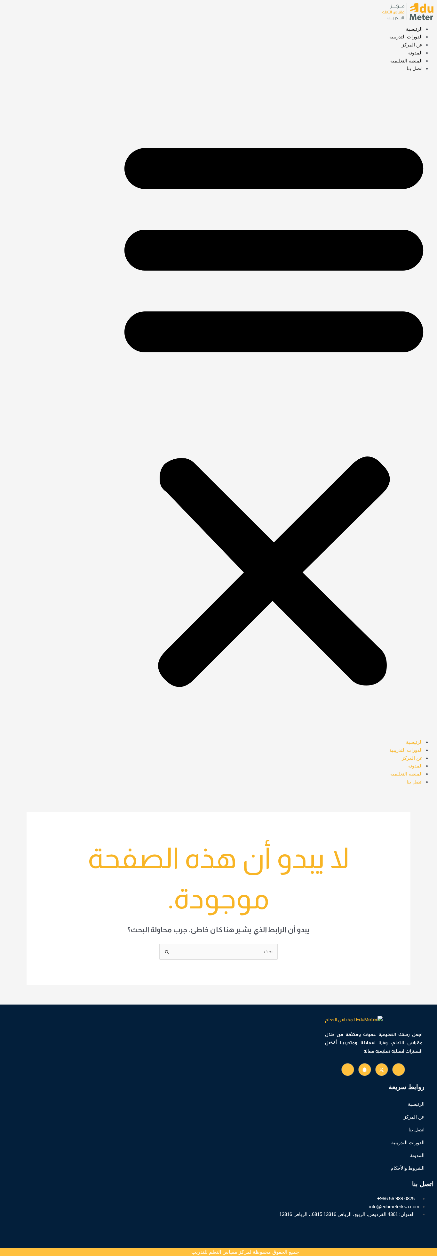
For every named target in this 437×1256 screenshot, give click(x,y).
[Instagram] (347, 1069)
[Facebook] (398, 1069)
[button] (274, 409)
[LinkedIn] (364, 1069)
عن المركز (412, 44)
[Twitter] (381, 1069)
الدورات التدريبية (406, 36)
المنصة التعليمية (406, 60)
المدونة (415, 52)
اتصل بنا (415, 68)
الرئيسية (414, 29)
